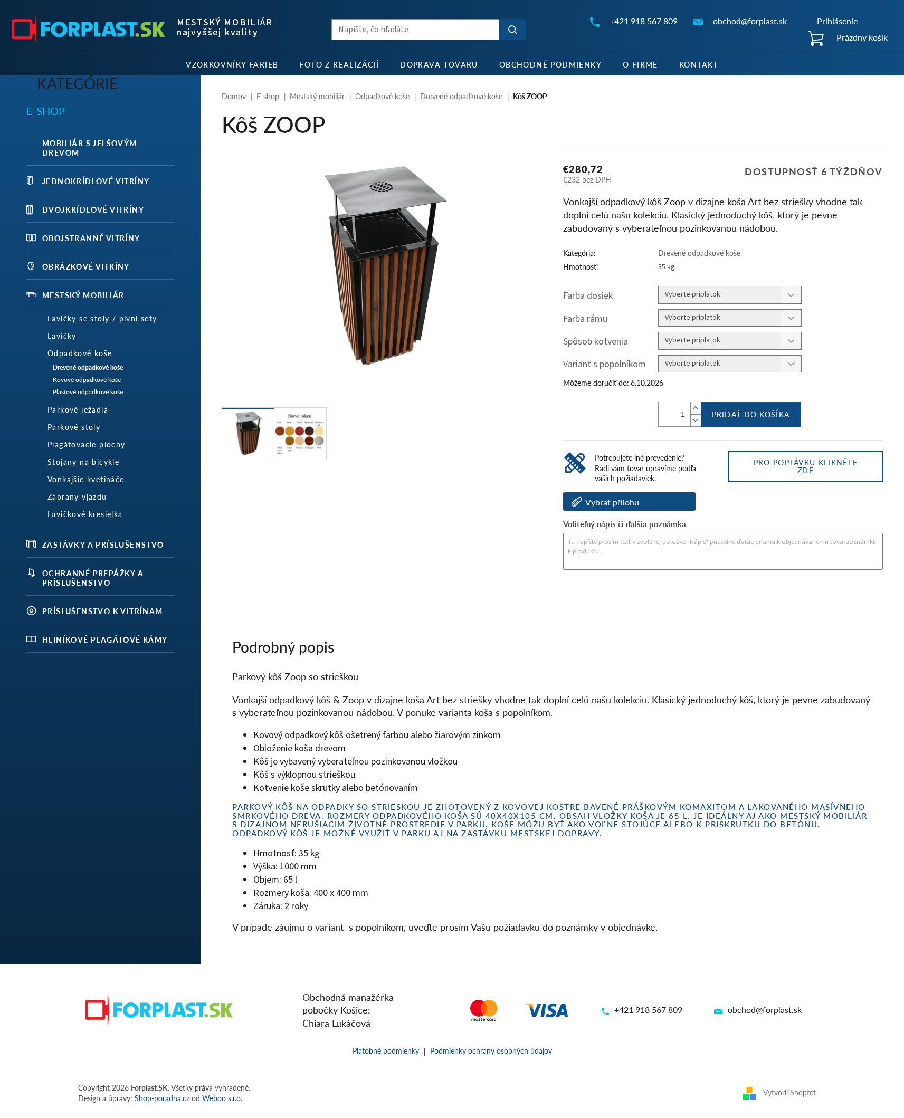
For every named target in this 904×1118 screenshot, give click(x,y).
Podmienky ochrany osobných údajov (491, 1050)
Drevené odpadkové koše (88, 367)
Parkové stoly (73, 427)
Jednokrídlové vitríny (95, 181)
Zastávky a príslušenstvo (103, 544)
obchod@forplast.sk (765, 1010)
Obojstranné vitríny (91, 238)
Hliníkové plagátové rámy (105, 639)
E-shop (45, 110)
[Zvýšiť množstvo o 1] (695, 408)
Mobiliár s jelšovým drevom (89, 148)
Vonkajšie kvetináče (86, 479)
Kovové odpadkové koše (87, 379)
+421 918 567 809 (648, 1010)
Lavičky (62, 335)
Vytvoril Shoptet (789, 1091)
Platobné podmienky (386, 1050)
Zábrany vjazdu (77, 496)
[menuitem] (232, 63)
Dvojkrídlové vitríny (93, 209)
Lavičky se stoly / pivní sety (102, 318)
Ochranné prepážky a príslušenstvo (93, 578)
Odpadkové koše (79, 353)
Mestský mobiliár (83, 295)
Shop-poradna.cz (162, 1098)
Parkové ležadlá (77, 409)
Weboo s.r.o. (222, 1098)
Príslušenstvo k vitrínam (102, 611)
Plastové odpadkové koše (88, 391)
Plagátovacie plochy (86, 444)
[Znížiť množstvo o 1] (695, 420)
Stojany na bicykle (83, 461)
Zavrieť (635, 599)
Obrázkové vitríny (86, 266)
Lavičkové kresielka (85, 514)
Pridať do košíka (751, 414)
